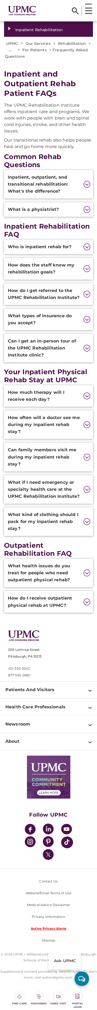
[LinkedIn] (48, 829)
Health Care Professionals (35, 706)
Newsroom (17, 724)
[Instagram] (30, 842)
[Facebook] (30, 829)
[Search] (75, 11)
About (12, 741)
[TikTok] (67, 842)
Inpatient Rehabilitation (39, 29)
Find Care (19, 1003)
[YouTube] (66, 829)
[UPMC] (22, 11)
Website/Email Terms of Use (48, 893)
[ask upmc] (82, 979)
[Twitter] (48, 854)
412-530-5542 (19, 668)
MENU (88, 4)
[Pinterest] (48, 842)
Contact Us (48, 881)
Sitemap (49, 940)
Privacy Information (48, 917)
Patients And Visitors (29, 689)
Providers (39, 1003)
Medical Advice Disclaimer (48, 905)
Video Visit (58, 1003)
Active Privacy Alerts (48, 928)
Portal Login (77, 1005)
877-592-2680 (19, 675)
